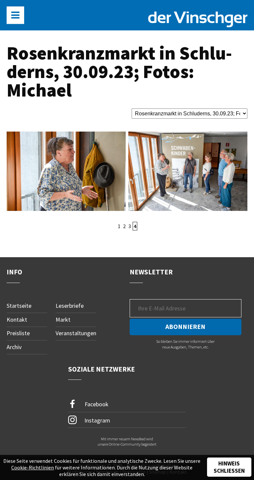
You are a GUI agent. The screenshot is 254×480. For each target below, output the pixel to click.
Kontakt (17, 319)
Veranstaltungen (76, 333)
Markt (63, 319)
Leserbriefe (70, 305)
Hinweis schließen (229, 467)
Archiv (14, 347)
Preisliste (18, 333)
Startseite (19, 305)
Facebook (95, 404)
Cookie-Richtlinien (32, 467)
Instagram (96, 420)
